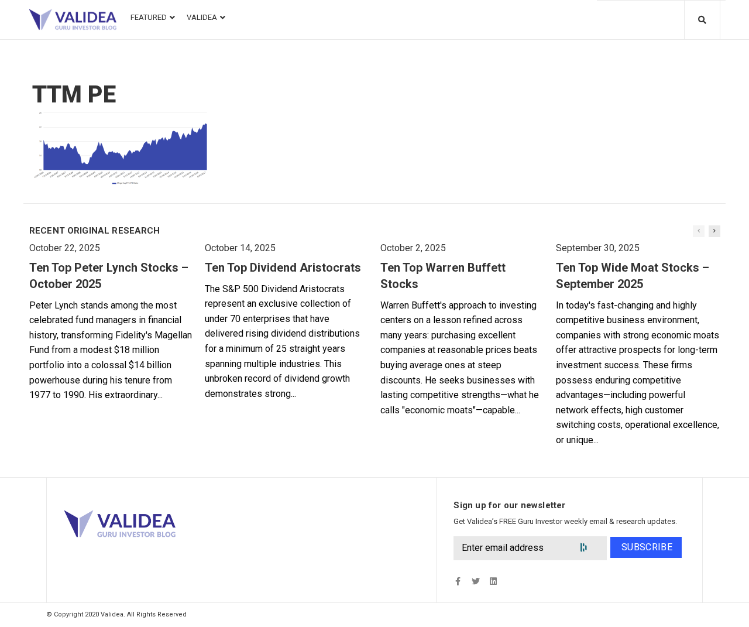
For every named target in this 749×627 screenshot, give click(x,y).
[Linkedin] (493, 581)
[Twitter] (475, 581)
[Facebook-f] (457, 581)
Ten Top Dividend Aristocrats (283, 268)
